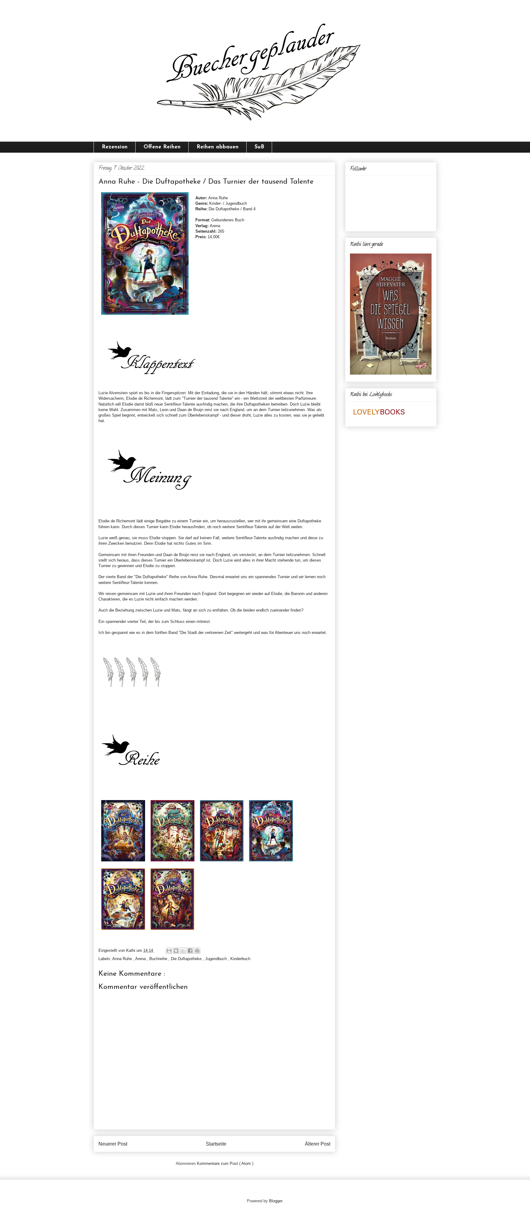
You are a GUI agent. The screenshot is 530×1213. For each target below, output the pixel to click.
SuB (259, 147)
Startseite (216, 1143)
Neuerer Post (112, 1143)
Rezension (115, 147)
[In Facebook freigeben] (190, 951)
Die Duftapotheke (187, 958)
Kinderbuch (240, 958)
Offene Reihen (162, 147)
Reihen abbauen (218, 147)
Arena (141, 958)
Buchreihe (158, 958)
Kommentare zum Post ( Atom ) (225, 1163)
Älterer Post (317, 1143)
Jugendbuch (216, 958)
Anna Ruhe (122, 958)
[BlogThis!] (176, 951)
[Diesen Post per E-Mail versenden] (169, 951)
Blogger (275, 1201)
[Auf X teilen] (183, 951)
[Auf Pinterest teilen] (197, 951)
